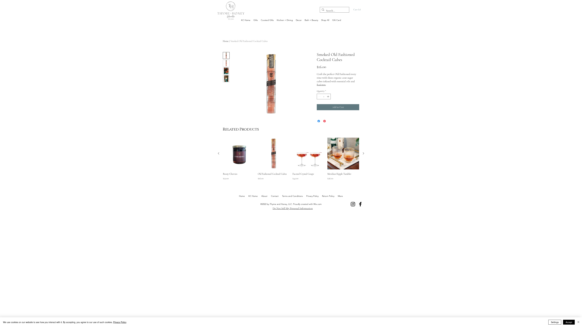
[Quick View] (239, 153)
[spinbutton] (323, 96)
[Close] (578, 322)
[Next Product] (363, 153)
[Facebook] (360, 204)
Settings (555, 322)
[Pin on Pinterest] (324, 121)
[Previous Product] (218, 153)
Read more (321, 84)
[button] (357, 9)
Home (226, 41)
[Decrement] (319, 96)
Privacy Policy (119, 322)
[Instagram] (353, 204)
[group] (291, 161)
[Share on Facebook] (319, 121)
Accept (569, 322)
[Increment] (328, 96)
